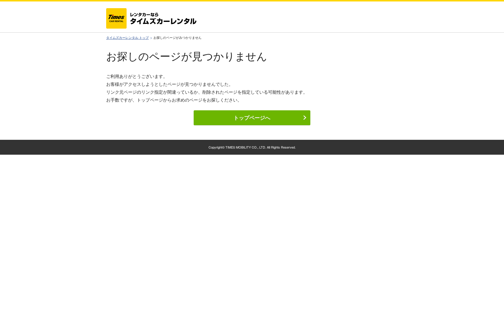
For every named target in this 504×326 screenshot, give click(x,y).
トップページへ (252, 117)
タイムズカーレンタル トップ (127, 37)
